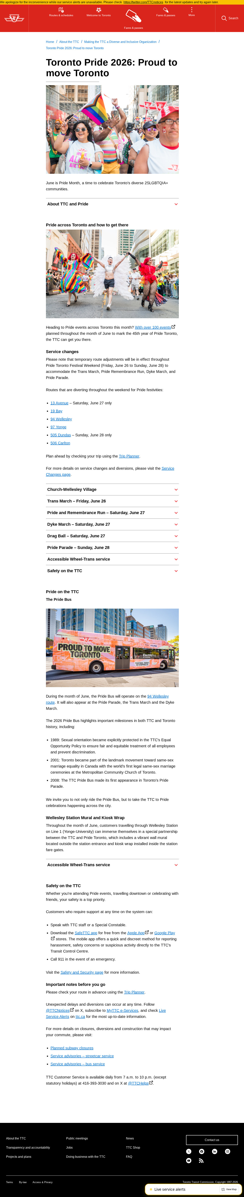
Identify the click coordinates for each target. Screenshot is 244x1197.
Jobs (69, 1147)
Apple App (135, 933)
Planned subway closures (72, 1048)
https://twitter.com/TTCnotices (143, 2)
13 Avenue (59, 403)
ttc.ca (80, 1016)
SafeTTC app (86, 933)
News (130, 1138)
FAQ (129, 1156)
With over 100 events (153, 327)
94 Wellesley (61, 419)
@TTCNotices (58, 1010)
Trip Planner (129, 456)
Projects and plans (18, 1156)
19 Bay (56, 411)
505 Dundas (61, 435)
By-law (22, 1182)
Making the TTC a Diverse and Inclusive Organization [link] (120, 41)
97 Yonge (58, 427)
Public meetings (77, 1138)
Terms (9, 1182)
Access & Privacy (43, 1182)
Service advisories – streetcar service (82, 1056)
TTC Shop (133, 1147)
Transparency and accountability (28, 1147)
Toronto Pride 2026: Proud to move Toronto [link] (75, 48)
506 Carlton (60, 443)
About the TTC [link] (69, 41)
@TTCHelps (138, 1083)
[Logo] (14, 18)
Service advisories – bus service (78, 1064)
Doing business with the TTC (85, 1156)
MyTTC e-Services (122, 1010)
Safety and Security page (82, 972)
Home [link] (50, 41)
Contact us (212, 1140)
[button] (191, 18)
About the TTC (16, 1138)
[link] (188, 1151)
